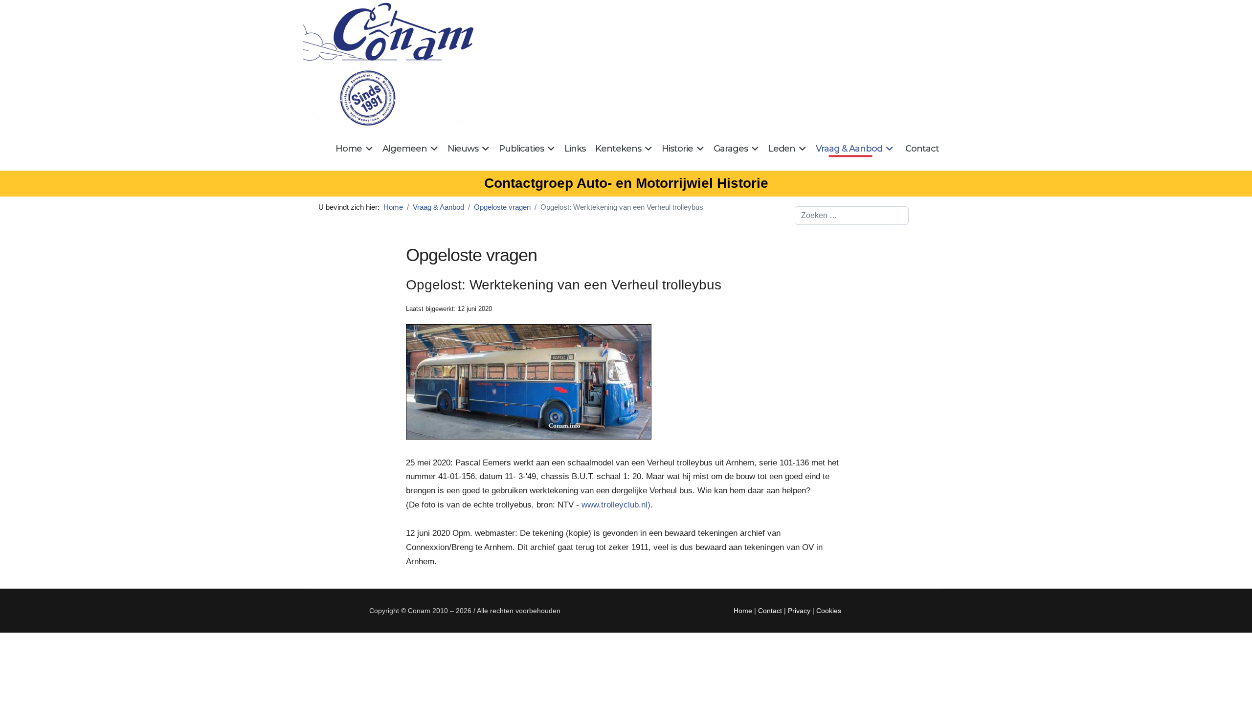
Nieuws (462, 148)
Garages (731, 148)
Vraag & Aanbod (849, 148)
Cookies (828, 611)
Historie (677, 148)
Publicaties (521, 148)
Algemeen (404, 148)
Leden (781, 148)
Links (574, 148)
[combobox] (852, 215)
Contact (922, 148)
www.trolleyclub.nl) (615, 504)
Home (348, 148)
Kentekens (618, 148)
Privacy (799, 611)
